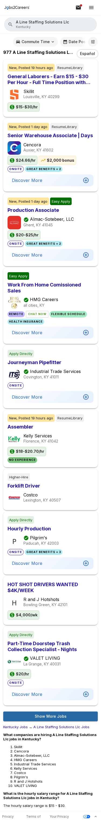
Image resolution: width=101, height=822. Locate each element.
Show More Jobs (51, 716)
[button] (50, 24)
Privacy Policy (8, 816)
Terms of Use (33, 816)
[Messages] (78, 7)
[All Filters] (93, 42)
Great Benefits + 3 (43, 552)
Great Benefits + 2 (43, 169)
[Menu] (91, 7)
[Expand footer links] (95, 816)
